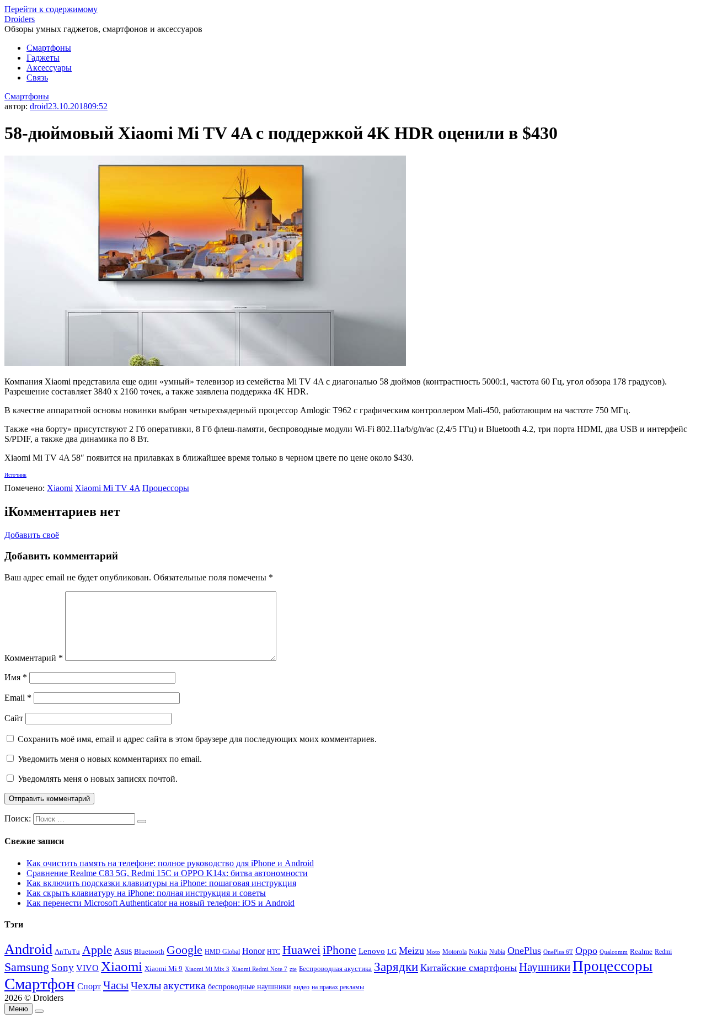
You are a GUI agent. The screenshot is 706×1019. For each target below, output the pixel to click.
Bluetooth (149, 952)
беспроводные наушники (249, 987)
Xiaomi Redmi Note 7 (259, 968)
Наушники (544, 967)
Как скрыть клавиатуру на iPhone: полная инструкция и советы (146, 893)
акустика (184, 985)
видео (301, 987)
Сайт (13, 718)
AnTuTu (67, 952)
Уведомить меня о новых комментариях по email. (110, 759)
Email (17, 697)
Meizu (411, 950)
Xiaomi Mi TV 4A (107, 488)
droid (39, 106)
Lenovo (372, 951)
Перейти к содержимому (51, 9)
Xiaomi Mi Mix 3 (207, 968)
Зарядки (396, 966)
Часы (116, 985)
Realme (641, 952)
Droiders (19, 19)
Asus (123, 951)
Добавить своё (31, 535)
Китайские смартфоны (468, 967)
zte (293, 968)
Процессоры (165, 488)
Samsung (26, 967)
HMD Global (222, 952)
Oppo (586, 950)
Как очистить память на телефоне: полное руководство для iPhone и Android (170, 863)
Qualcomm (614, 951)
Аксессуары (49, 67)
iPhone (339, 950)
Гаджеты (43, 57)
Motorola (454, 952)
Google (184, 950)
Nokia (478, 951)
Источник (15, 475)
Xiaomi (60, 488)
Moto (433, 951)
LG (392, 951)
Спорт (89, 986)
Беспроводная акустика (335, 968)
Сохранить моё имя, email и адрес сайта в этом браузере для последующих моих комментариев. (197, 739)
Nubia (497, 952)
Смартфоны (48, 47)
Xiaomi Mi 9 (164, 969)
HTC (273, 952)
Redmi (663, 952)
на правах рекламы (338, 987)
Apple (97, 950)
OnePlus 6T (558, 952)
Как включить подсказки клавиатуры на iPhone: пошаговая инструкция (161, 883)
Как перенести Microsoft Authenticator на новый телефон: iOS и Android (160, 903)
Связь (37, 77)
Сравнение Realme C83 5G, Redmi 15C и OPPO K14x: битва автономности (167, 873)
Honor (253, 951)
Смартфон (39, 984)
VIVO (87, 968)
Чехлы (146, 985)
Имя (15, 677)
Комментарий (33, 658)
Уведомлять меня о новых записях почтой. (98, 778)
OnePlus (524, 950)
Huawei (301, 950)
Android (28, 949)
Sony (62, 967)
